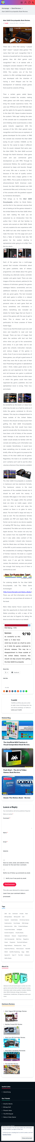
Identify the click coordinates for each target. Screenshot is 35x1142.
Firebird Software (23, 926)
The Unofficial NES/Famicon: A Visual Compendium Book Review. (16, 743)
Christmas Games (24, 920)
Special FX (7, 955)
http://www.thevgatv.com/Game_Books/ (17, 592)
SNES (27, 952)
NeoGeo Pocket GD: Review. (13, 1024)
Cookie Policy (7, 1134)
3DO (5, 913)
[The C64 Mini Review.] (12, 1073)
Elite (15, 926)
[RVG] (3, 2)
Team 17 (14, 955)
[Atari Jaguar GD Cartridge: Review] (12, 1021)
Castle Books (14, 920)
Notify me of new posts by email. (16, 878)
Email (5, 842)
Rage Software (8, 945)
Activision (15, 913)
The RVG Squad (8, 1114)
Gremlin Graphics (9, 932)
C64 (23, 916)
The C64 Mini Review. (11, 1064)
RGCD (6, 952)
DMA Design (25, 923)
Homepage (5, 8)
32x (10, 913)
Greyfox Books (19, 932)
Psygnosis (12, 942)
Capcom (6, 920)
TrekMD (6, 23)
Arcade (21, 913)
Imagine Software (22, 936)
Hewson (14, 936)
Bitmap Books (8, 916)
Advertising (7, 1092)
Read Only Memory (9, 948)
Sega (23, 952)
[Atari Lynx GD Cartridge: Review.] (12, 1047)
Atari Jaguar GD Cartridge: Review (16, 1011)
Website (5, 851)
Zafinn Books (7, 958)
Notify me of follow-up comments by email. (16, 873)
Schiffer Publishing (15, 952)
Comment (6, 818)
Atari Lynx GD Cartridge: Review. (15, 1037)
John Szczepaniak (9, 939)
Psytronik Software (22, 942)
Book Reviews (16, 8)
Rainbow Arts (17, 945)
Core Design (17, 923)
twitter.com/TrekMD (16, 710)
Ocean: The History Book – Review (16, 798)
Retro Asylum (20, 948)
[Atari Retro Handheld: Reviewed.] (12, 1060)
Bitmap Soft (17, 916)
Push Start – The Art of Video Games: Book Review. (14, 771)
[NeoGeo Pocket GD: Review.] (12, 1034)
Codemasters (8, 923)
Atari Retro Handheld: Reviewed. (15, 1050)
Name (5, 832)
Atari (26, 913)
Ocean (6, 942)
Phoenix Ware (7, 1110)
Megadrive (26, 939)
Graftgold (19, 929)
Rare (24, 945)
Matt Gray (18, 939)
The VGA (7, 687)
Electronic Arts (8, 926)
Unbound (27, 955)
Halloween (7, 936)
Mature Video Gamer (9, 1117)
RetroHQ (27, 948)
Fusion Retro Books (9, 929)
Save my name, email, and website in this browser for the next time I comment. (16, 864)
